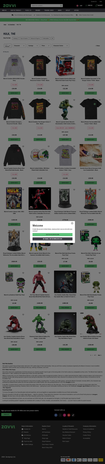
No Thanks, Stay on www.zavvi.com (52, 239)
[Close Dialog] (72, 223)
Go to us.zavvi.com (52, 234)
